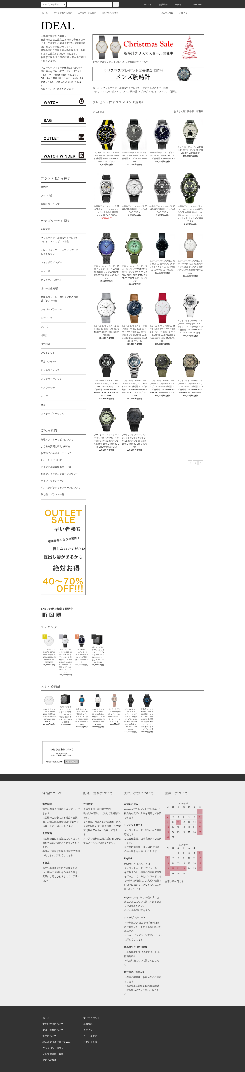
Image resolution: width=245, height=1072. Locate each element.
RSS (44, 1060)
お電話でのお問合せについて (56, 453)
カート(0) (197, 4)
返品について (49, 1036)
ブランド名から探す (63, 13)
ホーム (45, 13)
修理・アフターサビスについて (57, 439)
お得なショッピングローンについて (59, 473)
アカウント (146, 4)
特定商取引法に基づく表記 (56, 1042)
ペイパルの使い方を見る (137, 910)
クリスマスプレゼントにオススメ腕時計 (116, 91)
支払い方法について (53, 1024)
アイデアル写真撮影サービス (56, 467)
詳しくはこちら (65, 826)
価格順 (190, 111)
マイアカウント (91, 1018)
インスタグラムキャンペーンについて (60, 487)
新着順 (199, 111)
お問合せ (183, 13)
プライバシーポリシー (54, 1048)
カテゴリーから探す (87, 13)
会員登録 (163, 4)
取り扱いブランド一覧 (52, 494)
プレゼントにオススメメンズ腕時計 (159, 91)
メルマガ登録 (167, 13)
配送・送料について (53, 1030)
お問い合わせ (90, 1042)
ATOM (52, 1060)
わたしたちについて (51, 460)
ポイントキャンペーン (52, 480)
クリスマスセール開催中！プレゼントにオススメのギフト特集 (135, 88)
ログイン (179, 4)
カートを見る (90, 1036)
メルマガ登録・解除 (53, 1054)
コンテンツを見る (110, 13)
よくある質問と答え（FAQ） (56, 446)
